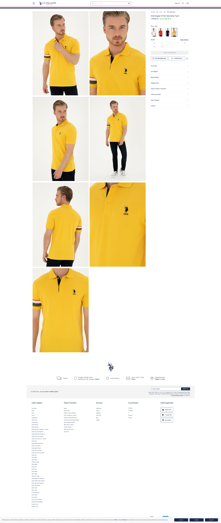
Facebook (130, 408)
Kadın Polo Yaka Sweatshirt (38, 483)
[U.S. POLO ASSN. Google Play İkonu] (175, 415)
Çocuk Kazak (34, 495)
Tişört (164, 12)
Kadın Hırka (34, 490)
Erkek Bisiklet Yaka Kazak (37, 443)
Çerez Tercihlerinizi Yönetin (70, 415)
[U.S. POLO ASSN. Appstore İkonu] (175, 410)
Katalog (98, 420)
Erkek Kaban (34, 460)
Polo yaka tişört (171, 12)
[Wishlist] (183, 3)
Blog (97, 417)
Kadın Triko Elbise (36, 485)
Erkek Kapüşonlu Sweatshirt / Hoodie (40, 429)
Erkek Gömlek (35, 422)
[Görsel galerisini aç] (61, 53)
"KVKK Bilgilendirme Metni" (177, 395)
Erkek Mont (34, 455)
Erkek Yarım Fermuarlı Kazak (38, 453)
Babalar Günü (35, 506)
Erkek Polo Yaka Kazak (36, 450)
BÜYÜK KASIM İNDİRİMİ (37, 502)
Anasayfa (153, 12)
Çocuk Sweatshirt (35, 492)
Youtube (130, 417)
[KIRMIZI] (161, 32)
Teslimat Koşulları (68, 427)
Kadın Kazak (34, 488)
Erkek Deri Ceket (35, 462)
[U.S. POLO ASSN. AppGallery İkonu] (175, 420)
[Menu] (34, 3)
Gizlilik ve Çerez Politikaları (70, 413)
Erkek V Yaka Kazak (36, 446)
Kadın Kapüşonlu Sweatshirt (38, 478)
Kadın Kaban (34, 471)
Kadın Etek (34, 467)
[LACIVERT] (167, 32)
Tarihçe (97, 410)
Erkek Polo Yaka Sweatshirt (37, 431)
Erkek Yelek (34, 457)
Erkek (157, 12)
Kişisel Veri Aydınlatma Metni (70, 417)
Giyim (161, 12)
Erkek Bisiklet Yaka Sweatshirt (38, 434)
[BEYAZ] (154, 32)
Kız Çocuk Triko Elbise (37, 499)
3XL (162, 47)
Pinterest (130, 415)
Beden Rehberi (184, 40)
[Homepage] (47, 3)
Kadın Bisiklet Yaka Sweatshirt (38, 481)
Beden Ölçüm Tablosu (69, 424)
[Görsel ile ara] (129, 3)
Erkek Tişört (34, 420)
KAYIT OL (185, 389)
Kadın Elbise (34, 464)
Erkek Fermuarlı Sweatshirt (37, 436)
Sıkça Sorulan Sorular (69, 429)
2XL (154, 47)
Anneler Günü (35, 504)
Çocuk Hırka (34, 497)
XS (154, 43)
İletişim (65, 408)
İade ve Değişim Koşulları (69, 422)
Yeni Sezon (34, 408)
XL (185, 43)
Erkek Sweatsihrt (35, 427)
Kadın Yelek (34, 474)
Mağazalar (98, 413)
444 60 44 (66, 431)
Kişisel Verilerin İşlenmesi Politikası (71, 420)
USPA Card (98, 415)
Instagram (130, 410)
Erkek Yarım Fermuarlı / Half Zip (39, 439)
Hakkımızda (98, 408)
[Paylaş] (187, 58)
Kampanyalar (34, 417)
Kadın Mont (34, 469)
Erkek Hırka (34, 441)
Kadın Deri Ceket (35, 476)
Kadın (33, 410)
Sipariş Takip (67, 410)
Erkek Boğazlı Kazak (36, 448)
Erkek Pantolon (35, 424)
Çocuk (33, 415)
